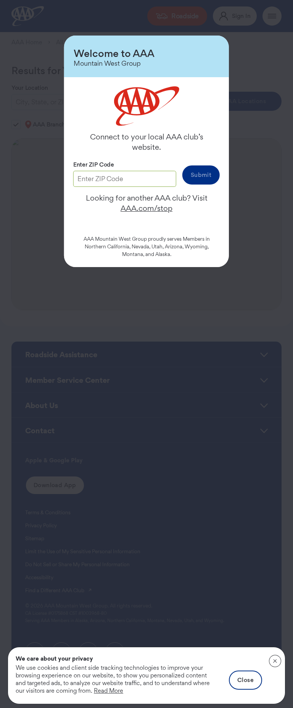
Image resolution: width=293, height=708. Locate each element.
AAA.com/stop (146, 208)
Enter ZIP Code (93, 164)
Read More (108, 690)
